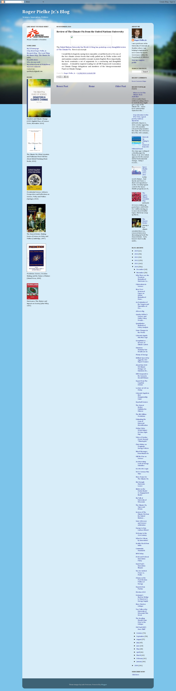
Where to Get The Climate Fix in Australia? (139, 95)
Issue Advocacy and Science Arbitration (141, 523)
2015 (137, 251)
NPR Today (140, 553)
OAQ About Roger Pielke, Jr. (36, 51)
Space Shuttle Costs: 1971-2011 (144, 171)
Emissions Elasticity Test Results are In (141, 350)
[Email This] (57, 77)
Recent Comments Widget (139, 81)
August (139, 639)
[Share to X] (62, 77)
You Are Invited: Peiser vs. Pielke (141, 573)
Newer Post (62, 86)
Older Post (120, 86)
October (139, 633)
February (139, 658)
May (138, 649)
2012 (137, 260)
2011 (137, 263)
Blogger (104, 684)
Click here (135, 675)
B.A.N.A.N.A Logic (142, 469)
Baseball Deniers (142, 402)
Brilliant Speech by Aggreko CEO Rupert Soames (142, 360)
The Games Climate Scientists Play (145, 197)
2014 (137, 254)
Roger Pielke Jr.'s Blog (46, 12)
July (137, 643)
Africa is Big (140, 311)
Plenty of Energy (142, 355)
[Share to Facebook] (65, 77)
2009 (137, 665)
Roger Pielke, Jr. (70, 73)
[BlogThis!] (60, 77)
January (139, 661)
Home (92, 86)
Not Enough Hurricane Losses (140, 484)
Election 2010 (141, 592)
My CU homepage (33, 48)
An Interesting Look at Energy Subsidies (142, 463)
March (138, 655)
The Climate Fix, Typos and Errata (141, 507)
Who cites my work (33, 62)
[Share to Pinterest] (67, 77)
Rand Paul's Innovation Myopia (140, 566)
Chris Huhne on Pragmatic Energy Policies (142, 446)
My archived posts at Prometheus (38, 64)
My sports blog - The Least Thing (38, 53)
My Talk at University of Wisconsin (141, 500)
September (140, 636)
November (140, 273)
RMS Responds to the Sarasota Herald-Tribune (142, 376)
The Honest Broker (144, 221)
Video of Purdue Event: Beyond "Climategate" (142, 439)
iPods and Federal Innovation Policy (142, 559)
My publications (32, 60)
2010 (137, 267)
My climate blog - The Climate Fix (38, 55)
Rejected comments (33, 67)
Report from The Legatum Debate (141, 383)
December (140, 269)
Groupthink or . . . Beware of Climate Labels (142, 342)
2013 (137, 257)
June (138, 646)
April (138, 652)
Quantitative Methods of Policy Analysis (142, 325)
